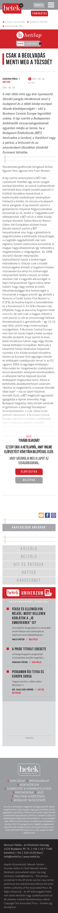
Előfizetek (29, 471)
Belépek (29, 480)
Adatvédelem (29, 784)
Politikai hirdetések (29, 796)
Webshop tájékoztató (30, 800)
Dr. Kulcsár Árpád (23, 689)
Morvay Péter (20, 662)
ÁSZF (40, 792)
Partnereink (24, 792)
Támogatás (39, 13)
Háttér (6, 82)
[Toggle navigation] (51, 6)
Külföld (36, 662)
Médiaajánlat (39, 780)
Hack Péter (18, 639)
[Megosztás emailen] (41, 515)
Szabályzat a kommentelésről (29, 788)
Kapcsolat (17, 780)
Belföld (33, 639)
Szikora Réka (10, 78)
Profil (39, 5)
